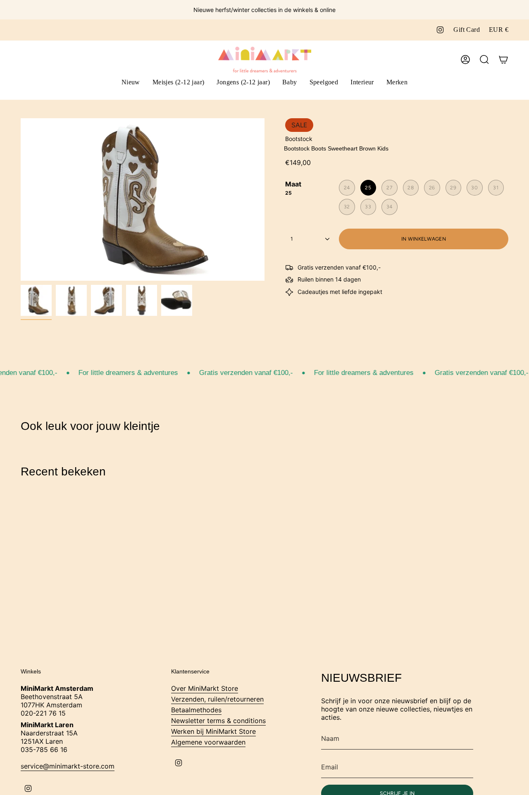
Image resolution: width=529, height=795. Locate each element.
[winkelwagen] (503, 60)
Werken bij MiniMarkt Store (213, 731)
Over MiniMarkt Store (204, 688)
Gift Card (466, 29)
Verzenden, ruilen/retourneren (217, 699)
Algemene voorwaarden (208, 742)
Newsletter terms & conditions (218, 720)
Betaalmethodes (196, 710)
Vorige (20, 199)
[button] (178, 82)
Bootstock (298, 138)
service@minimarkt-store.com (67, 766)
